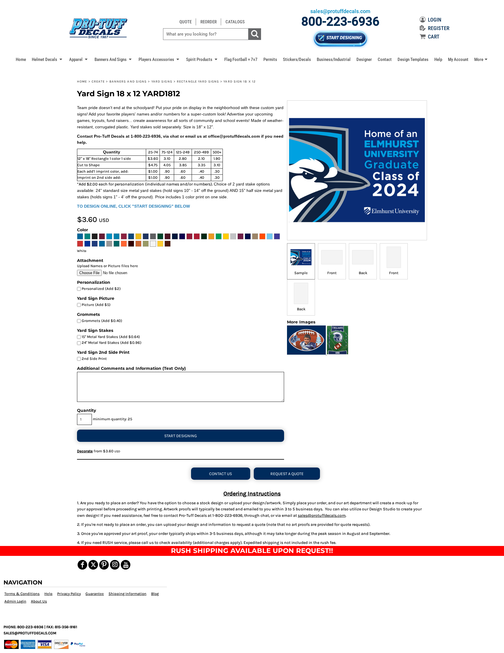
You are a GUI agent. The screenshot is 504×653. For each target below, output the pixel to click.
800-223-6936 (340, 21)
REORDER (208, 21)
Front (332, 273)
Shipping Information (127, 593)
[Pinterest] (104, 565)
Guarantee (94, 593)
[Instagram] (115, 565)
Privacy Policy (69, 593)
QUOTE (185, 21)
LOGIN (434, 20)
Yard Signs (161, 81)
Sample (301, 273)
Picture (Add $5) (96, 304)
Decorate (85, 451)
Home (82, 81)
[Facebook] (82, 565)
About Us (39, 601)
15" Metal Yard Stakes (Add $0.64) (110, 337)
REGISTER (438, 28)
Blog (155, 593)
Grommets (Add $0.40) (101, 320)
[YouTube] (125, 565)
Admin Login (15, 601)
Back (363, 273)
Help (48, 593)
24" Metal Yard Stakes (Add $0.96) (111, 342)
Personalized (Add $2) (101, 288)
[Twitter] (93, 565)
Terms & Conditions (22, 593)
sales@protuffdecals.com (322, 515)
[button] (47, 59)
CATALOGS (235, 21)
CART (434, 37)
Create (98, 81)
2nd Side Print (94, 358)
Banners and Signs (128, 81)
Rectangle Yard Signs (198, 81)
